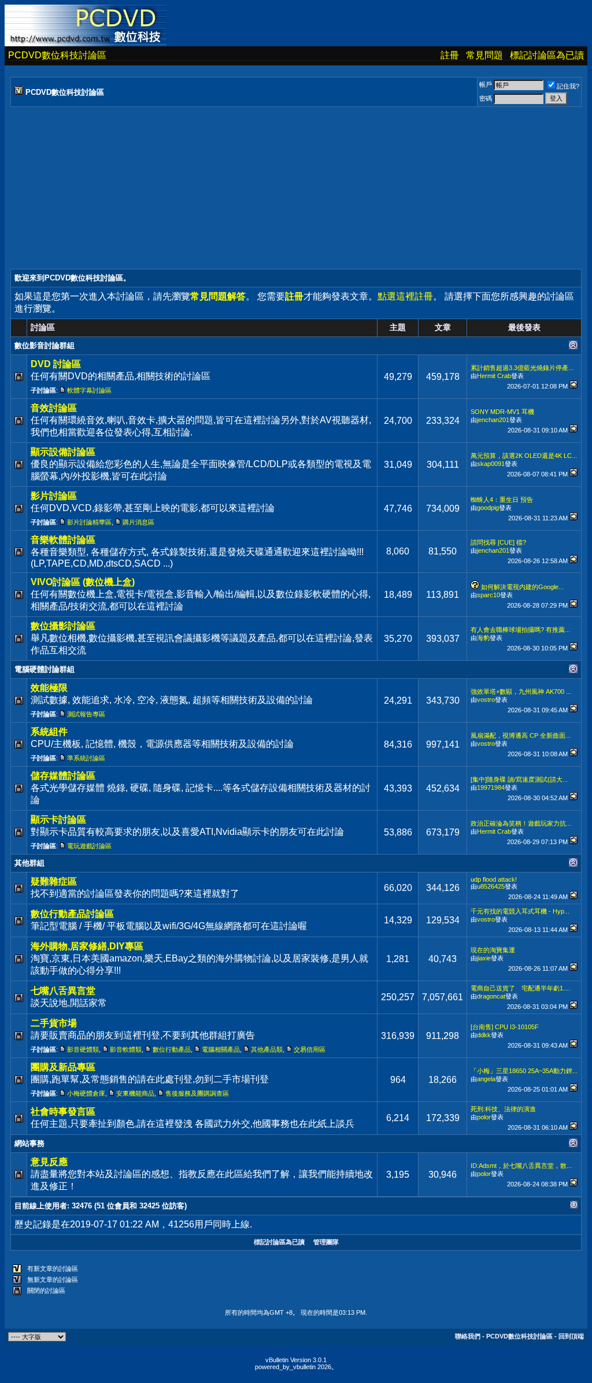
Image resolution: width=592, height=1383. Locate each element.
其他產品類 (267, 1049)
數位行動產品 (172, 1049)
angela (486, 1078)
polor (484, 1117)
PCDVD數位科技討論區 (57, 55)
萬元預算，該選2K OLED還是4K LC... (524, 455)
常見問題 (484, 55)
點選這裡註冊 (405, 296)
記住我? (568, 86)
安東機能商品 (135, 1093)
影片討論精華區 (89, 522)
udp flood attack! (494, 879)
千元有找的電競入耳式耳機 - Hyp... (520, 911)
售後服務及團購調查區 (197, 1093)
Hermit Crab (494, 375)
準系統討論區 (86, 758)
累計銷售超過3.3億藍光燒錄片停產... (522, 367)
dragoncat (491, 996)
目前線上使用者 (40, 1205)
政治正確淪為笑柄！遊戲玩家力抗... (521, 823)
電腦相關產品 (221, 1049)
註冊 (450, 55)
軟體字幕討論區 (89, 390)
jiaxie (484, 958)
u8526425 (491, 886)
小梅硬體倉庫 (86, 1093)
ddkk (484, 1034)
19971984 (491, 787)
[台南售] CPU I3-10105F (505, 1026)
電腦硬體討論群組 (44, 669)
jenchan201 (493, 419)
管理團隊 (326, 1241)
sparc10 (488, 594)
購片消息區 (138, 522)
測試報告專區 (86, 714)
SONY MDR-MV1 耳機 (502, 411)
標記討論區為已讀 (547, 55)
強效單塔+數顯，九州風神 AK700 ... (521, 691)
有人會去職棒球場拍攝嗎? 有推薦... (520, 629)
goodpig (488, 507)
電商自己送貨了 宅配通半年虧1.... (520, 988)
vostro (486, 699)
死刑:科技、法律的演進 (503, 1108)
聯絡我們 (467, 1336)
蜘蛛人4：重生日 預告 (502, 499)
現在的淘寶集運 (493, 949)
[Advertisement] (296, 188)
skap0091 (491, 463)
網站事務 (29, 1143)
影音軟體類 (126, 1049)
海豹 (483, 637)
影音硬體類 (83, 1049)
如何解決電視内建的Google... (522, 586)
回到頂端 (571, 1336)
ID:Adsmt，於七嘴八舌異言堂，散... (521, 1165)
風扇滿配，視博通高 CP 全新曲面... (521, 735)
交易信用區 (309, 1049)
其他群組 (29, 863)
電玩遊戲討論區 (89, 845)
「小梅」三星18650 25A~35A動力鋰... (524, 1070)
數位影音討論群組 (44, 345)
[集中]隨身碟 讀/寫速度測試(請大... (519, 779)
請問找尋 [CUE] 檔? (498, 542)
